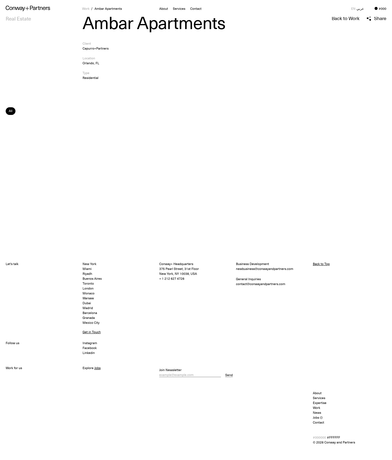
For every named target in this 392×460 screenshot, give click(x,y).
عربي (360, 8)
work (86, 8)
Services (179, 8)
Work (316, 407)
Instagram (90, 342)
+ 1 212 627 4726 (171, 278)
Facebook (90, 347)
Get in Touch (92, 331)
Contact (196, 8)
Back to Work (346, 18)
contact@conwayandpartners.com (260, 283)
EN (353, 8)
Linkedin (89, 352)
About (317, 392)
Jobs (317, 417)
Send (229, 375)
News (317, 412)
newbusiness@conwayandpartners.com (264, 268)
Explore (92, 367)
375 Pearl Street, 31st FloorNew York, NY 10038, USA (179, 271)
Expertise (319, 402)
